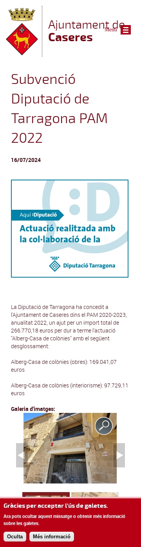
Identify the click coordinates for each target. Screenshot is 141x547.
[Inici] (22, 53)
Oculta (15, 537)
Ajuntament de (86, 31)
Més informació (51, 537)
